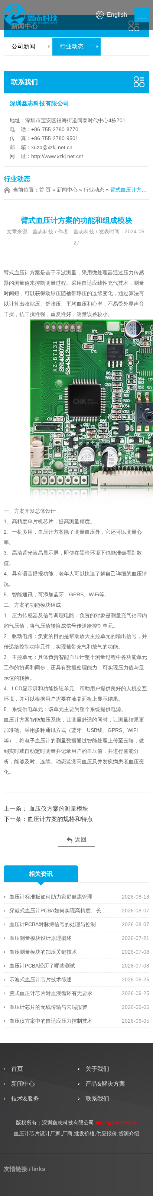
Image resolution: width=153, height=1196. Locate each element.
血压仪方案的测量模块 (58, 808)
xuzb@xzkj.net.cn (51, 147)
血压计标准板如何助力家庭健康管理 (50, 897)
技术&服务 (25, 1098)
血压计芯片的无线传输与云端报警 (48, 1007)
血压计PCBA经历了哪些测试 (42, 966)
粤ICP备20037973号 (116, 1123)
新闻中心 (67, 190)
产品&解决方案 (105, 1083)
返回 (81, 839)
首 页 (45, 190)
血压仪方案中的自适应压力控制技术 (50, 1021)
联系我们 (24, 82)
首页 (17, 1069)
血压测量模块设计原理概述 (40, 938)
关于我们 (97, 1069)
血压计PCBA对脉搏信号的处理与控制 (52, 924)
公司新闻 (23, 46)
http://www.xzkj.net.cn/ (57, 156)
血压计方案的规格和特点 (60, 819)
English (117, 15)
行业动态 (72, 46)
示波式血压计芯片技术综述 (40, 979)
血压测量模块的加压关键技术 (43, 952)
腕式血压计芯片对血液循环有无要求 (50, 993)
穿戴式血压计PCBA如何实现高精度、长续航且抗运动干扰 (60, 910)
